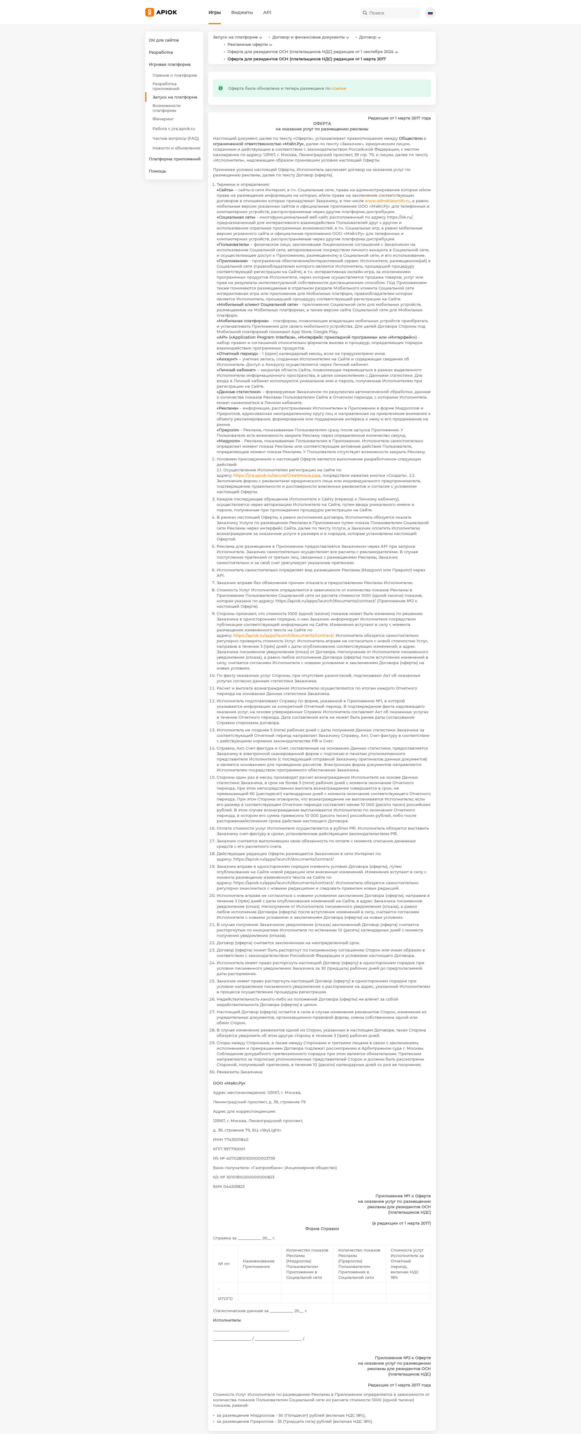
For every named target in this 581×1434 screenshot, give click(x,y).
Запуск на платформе (235, 37)
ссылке (339, 88)
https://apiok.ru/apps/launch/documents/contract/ (283, 635)
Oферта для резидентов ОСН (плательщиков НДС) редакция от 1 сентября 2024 (311, 51)
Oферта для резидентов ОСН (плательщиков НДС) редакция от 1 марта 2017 (307, 58)
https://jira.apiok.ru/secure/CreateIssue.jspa (276, 475)
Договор (367, 37)
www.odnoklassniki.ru (387, 200)
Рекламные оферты (248, 44)
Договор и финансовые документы (308, 37)
